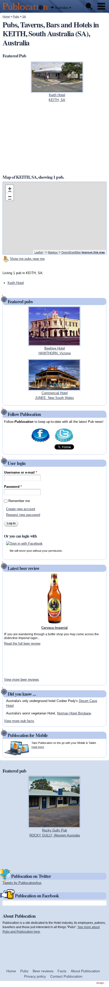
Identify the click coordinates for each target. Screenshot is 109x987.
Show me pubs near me (27, 259)
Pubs (16, 16)
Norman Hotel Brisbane (74, 713)
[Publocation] (26, 10)
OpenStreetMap (71, 252)
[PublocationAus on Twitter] (64, 442)
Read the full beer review (22, 643)
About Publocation (85, 971)
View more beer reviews (21, 679)
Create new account (20, 509)
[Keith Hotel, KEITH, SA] (57, 90)
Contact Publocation (66, 976)
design (100, 982)
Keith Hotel (16, 283)
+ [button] (9, 189)
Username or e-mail (20, 472)
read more (37, 746)
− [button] (9, 196)
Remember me (19, 501)
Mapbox (53, 252)
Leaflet (38, 252)
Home (6, 16)
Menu (101, 6)
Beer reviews (43, 971)
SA (24, 16)
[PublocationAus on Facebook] (40, 442)
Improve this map (93, 252)
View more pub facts (19, 721)
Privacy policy (35, 976)
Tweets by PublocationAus (22, 883)
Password (13, 487)
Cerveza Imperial (54, 628)
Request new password (23, 515)
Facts (62, 971)
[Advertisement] (54, 138)
